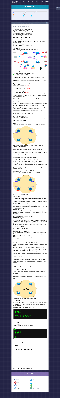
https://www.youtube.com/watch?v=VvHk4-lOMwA (25, 33)
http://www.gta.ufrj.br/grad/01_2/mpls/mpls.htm (21, 28)
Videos (37, 1)
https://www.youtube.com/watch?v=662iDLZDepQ (25, 34)
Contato (47, 1)
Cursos (28, 1)
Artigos (32, 1)
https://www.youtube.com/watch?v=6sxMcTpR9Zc (25, 32)
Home (23, 1)
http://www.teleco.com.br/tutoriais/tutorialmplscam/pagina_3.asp (23, 29)
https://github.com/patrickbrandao (21, 385)
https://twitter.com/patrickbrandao (21, 388)
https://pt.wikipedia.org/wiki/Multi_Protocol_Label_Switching (24, 31)
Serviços (42, 1)
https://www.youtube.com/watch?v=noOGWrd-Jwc (22, 30)
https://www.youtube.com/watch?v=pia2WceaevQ (25, 35)
